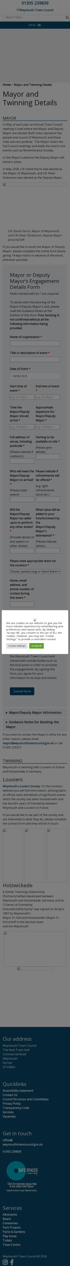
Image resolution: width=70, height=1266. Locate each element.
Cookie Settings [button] (16, 645)
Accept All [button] (36, 645)
